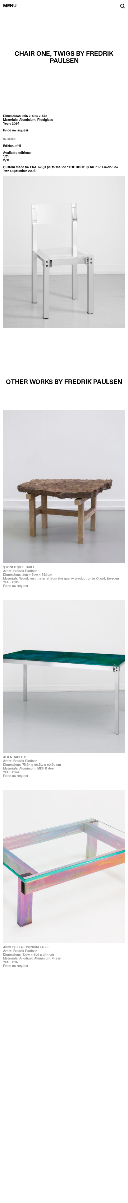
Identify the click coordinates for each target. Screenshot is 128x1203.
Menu (9, 5)
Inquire (9, 139)
